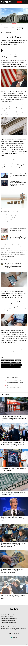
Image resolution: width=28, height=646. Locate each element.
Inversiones (18, 364)
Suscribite (20, 1)
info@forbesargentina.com (8, 616)
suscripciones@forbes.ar (10, 620)
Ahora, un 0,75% (22, 57)
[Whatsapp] (7, 37)
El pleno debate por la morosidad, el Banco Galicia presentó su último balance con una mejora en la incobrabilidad (13, 418)
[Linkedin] (20, 37)
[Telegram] (18, 37)
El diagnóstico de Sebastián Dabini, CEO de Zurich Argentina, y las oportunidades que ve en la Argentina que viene (14, 376)
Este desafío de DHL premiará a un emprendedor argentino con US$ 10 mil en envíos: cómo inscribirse (18, 238)
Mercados (4, 366)
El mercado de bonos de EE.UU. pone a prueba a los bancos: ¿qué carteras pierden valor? (13, 518)
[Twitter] (10, 37)
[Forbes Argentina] (7, 2)
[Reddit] (15, 37)
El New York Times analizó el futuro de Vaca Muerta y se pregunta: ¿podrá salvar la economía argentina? (13, 545)
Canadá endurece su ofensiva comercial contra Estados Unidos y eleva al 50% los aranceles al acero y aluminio (12, 444)
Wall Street (17, 366)
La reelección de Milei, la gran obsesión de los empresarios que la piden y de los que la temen (14, 597)
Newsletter (8, 626)
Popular (7, 373)
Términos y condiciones (10, 628)
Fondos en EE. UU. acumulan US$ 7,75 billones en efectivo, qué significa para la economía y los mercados (12, 571)
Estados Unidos (5, 364)
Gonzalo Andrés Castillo (6, 32)
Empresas (17, 362)
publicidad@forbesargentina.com (10, 614)
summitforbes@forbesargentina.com (10, 618)
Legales (17, 628)
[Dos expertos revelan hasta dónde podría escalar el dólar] (4, 230)
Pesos (10, 366)
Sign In (25, 1)
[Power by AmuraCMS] (14, 637)
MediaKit (2, 626)
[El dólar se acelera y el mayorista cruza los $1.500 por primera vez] (14, 482)
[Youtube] (16, 633)
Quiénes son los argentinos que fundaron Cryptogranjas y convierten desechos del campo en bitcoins (13, 266)
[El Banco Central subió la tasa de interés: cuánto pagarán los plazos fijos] (4, 175)
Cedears (18, 360)
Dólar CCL (4, 362)
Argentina (10, 360)
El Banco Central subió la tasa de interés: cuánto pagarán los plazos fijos (18, 175)
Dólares (11, 362)
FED (12, 364)
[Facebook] (12, 37)
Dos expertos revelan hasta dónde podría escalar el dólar (18, 229)
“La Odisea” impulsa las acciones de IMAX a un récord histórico (13, 469)
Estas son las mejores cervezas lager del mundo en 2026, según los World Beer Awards (15, 386)
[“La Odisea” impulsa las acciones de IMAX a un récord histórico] (14, 458)
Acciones (4, 360)
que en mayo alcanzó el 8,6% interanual (13, 51)
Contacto (12, 626)
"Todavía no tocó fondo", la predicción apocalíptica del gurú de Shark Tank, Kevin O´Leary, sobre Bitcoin (18, 183)
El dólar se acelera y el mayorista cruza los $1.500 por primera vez (13, 493)
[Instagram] (14, 633)
